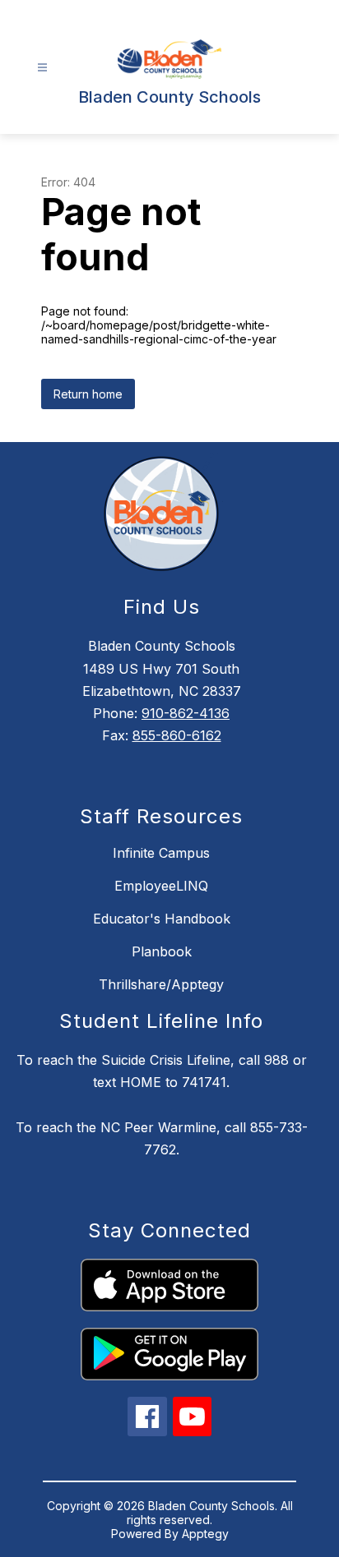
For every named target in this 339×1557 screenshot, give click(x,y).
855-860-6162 (176, 735)
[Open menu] (42, 67)
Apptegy (205, 1534)
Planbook (162, 951)
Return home (88, 394)
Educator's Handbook (161, 918)
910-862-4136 (186, 713)
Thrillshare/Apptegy (161, 984)
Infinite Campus (161, 853)
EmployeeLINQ (161, 886)
